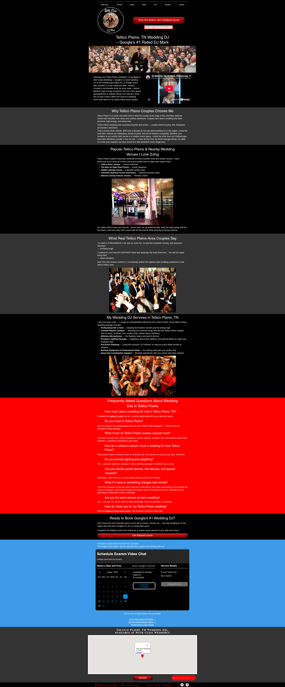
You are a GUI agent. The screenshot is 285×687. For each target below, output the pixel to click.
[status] (143, 566)
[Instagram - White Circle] (182, 684)
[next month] (125, 572)
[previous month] (99, 572)
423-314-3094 (154, 614)
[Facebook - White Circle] (187, 684)
